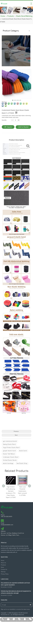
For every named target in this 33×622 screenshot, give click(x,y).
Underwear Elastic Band (10, 457)
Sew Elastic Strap (21, 463)
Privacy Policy (5, 574)
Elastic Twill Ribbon (9, 454)
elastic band (23, 450)
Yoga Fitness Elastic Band (11, 447)
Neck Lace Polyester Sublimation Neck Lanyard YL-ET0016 (22, 491)
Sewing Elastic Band (9, 444)
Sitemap (3, 571)
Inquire (9, 127)
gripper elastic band (9, 450)
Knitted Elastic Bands (10, 460)
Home (2, 560)
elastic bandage (8, 463)
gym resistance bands (10, 441)
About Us (3, 562)
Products (3, 565)
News (2, 567)
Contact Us (4, 569)
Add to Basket (23, 127)
